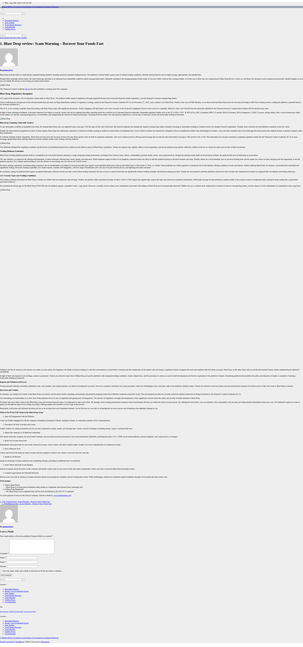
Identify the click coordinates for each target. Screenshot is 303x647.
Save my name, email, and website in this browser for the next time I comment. (32, 571)
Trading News (10, 29)
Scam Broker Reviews (13, 25)
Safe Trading (9, 23)
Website (3, 566)
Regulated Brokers (12, 21)
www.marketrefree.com (62, 495)
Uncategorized (10, 602)
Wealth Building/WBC (30, 611)
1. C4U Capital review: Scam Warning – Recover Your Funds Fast (25, 502)
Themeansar (44, 642)
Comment (4, 553)
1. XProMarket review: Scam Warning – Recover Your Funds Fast (26, 504)
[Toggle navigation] (3, 9)
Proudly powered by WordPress (12, 642)
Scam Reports (10, 27)
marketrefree (7, 70)
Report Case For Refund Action (17, 591)
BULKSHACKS (4, 611)
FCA (28, 89)
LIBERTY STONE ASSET (16, 611)
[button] (0, 11)
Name (3, 558)
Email (3, 562)
